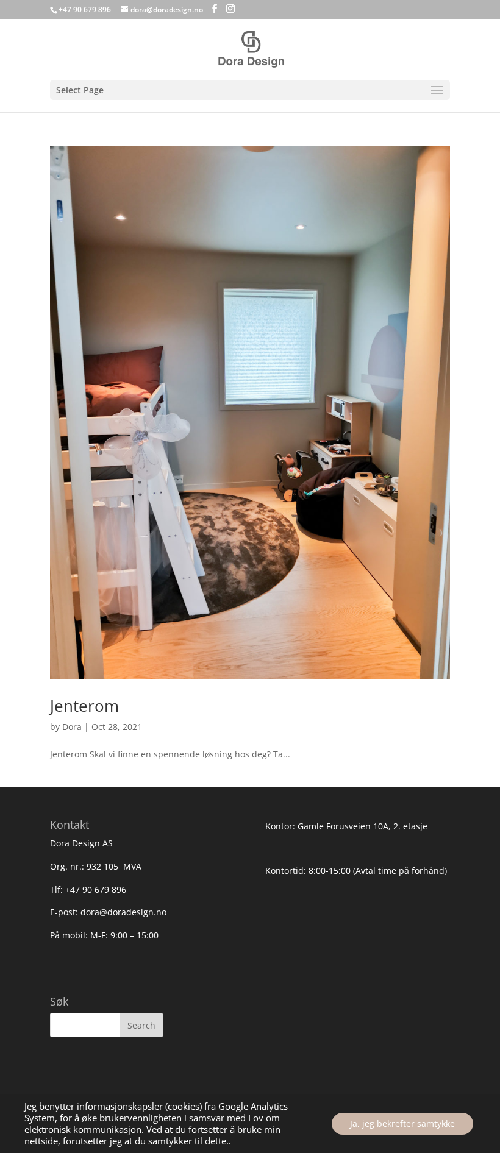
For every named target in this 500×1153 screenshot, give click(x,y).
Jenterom (84, 706)
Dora (72, 727)
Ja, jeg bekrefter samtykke (402, 1123)
